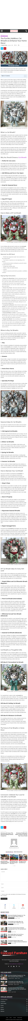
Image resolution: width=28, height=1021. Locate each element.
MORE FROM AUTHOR (18, 851)
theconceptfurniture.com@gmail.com (16, 963)
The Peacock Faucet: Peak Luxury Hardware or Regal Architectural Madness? (17, 941)
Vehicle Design (10, 924)
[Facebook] (8, 966)
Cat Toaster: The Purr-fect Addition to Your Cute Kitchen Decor (22, 862)
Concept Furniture (6, 33)
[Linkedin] (14, 966)
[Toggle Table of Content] (24, 76)
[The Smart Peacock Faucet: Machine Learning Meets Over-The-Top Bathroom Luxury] (4, 929)
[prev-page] (13, 865)
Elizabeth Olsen (4, 45)
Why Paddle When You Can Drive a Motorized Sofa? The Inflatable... (15, 935)
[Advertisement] (14, 15)
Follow (14, 904)
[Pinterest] (5, 48)
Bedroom (2, 1009)
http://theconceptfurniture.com (14, 847)
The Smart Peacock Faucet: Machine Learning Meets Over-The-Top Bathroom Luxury (17, 929)
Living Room (3, 1001)
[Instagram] (11, 966)
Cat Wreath (22, 157)
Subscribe (23, 904)
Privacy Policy (19, 1017)
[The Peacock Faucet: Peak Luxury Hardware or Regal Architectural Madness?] (4, 942)
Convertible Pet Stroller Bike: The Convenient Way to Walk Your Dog (15, 922)
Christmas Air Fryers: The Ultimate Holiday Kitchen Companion (7, 834)
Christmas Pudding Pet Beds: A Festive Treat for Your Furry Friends (21, 834)
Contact (14, 1017)
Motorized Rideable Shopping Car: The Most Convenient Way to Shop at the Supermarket (5, 862)
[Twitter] (2, 48)
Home (1, 33)
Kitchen (9, 931)
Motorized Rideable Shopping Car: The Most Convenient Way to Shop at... (16, 916)
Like (5, 904)
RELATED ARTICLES (9, 851)
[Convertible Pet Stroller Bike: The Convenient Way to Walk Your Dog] (4, 923)
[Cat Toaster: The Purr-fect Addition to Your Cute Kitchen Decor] (23, 857)
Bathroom (2, 1011)
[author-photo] (14, 842)
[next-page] (14, 865)
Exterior (9, 937)
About (11, 1017)
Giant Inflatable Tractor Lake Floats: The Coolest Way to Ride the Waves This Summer (14, 862)
